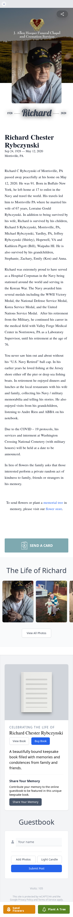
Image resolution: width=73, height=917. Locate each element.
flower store (54, 508)
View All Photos (36, 633)
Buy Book (41, 741)
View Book (19, 741)
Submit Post (36, 868)
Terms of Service (47, 899)
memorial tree (53, 502)
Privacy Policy (25, 899)
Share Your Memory (25, 802)
